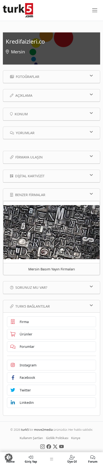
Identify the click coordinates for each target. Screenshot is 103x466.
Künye (75, 438)
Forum (92, 461)
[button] (8, 457)
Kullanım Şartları (31, 438)
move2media (43, 429)
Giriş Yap (31, 461)
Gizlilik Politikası (57, 438)
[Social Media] (42, 446)
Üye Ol (72, 461)
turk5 (25, 429)
